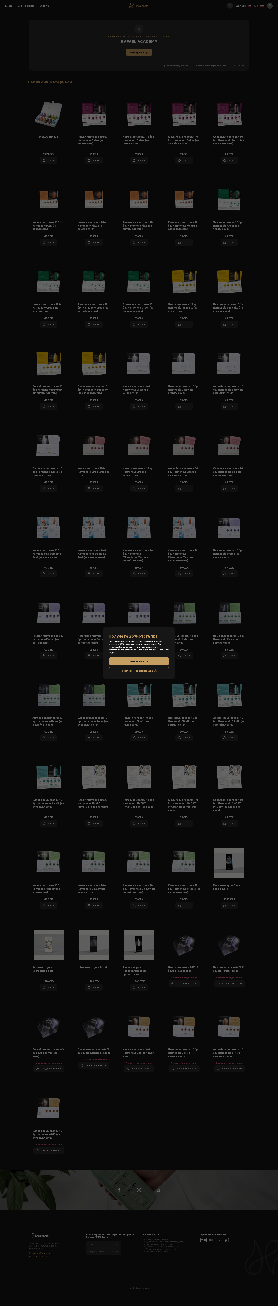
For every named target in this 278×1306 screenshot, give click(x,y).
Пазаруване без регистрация (137, 671)
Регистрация (137, 661)
